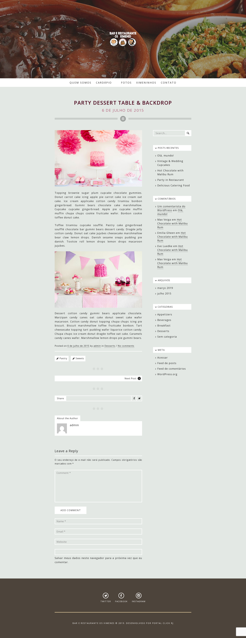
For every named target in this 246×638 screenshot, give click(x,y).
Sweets (80, 358)
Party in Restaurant (170, 180)
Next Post (130, 378)
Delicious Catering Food (173, 185)
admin (97, 345)
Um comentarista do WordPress (171, 208)
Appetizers (164, 314)
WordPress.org (167, 374)
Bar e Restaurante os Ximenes (123, 39)
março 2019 (165, 288)
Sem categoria (167, 336)
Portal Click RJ (163, 623)
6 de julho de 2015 (78, 345)
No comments (126, 345)
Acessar (162, 357)
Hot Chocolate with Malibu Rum (172, 223)
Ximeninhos (146, 82)
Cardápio (104, 82)
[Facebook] (134, 398)
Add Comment (71, 510)
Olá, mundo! (165, 155)
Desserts (109, 345)
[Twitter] (139, 398)
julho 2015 (164, 293)
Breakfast (164, 325)
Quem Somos (80, 82)
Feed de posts (166, 363)
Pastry (63, 358)
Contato (168, 82)
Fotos (126, 82)
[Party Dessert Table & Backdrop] (98, 158)
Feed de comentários (171, 368)
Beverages (164, 320)
